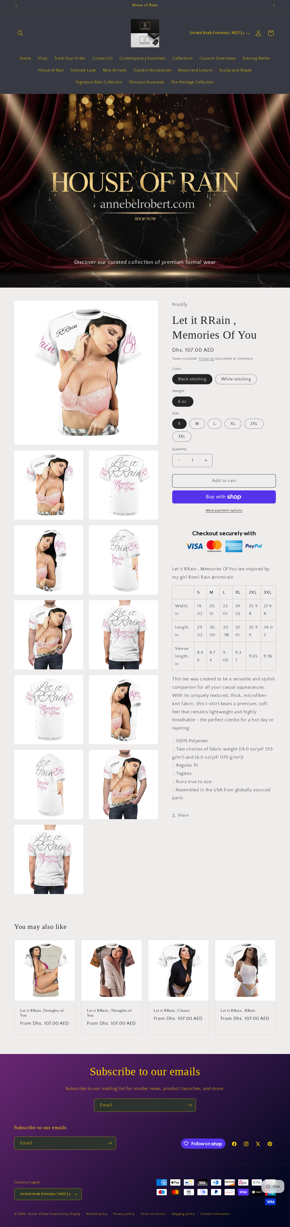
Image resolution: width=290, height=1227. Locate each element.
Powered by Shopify (65, 1214)
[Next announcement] (274, 5)
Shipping (206, 358)
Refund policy (97, 1214)
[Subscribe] (189, 1105)
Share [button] (183, 815)
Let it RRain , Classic (172, 1010)
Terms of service (153, 1214)
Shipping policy (183, 1214)
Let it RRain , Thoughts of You (109, 1012)
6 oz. (182, 401)
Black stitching (192, 379)
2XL (254, 423)
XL (233, 423)
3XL (181, 436)
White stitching (236, 379)
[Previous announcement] (16, 5)
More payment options (224, 510)
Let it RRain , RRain (238, 1010)
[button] (20, 33)
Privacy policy (124, 1214)
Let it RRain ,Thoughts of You (42, 1012)
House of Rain (38, 1214)
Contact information (215, 1214)
